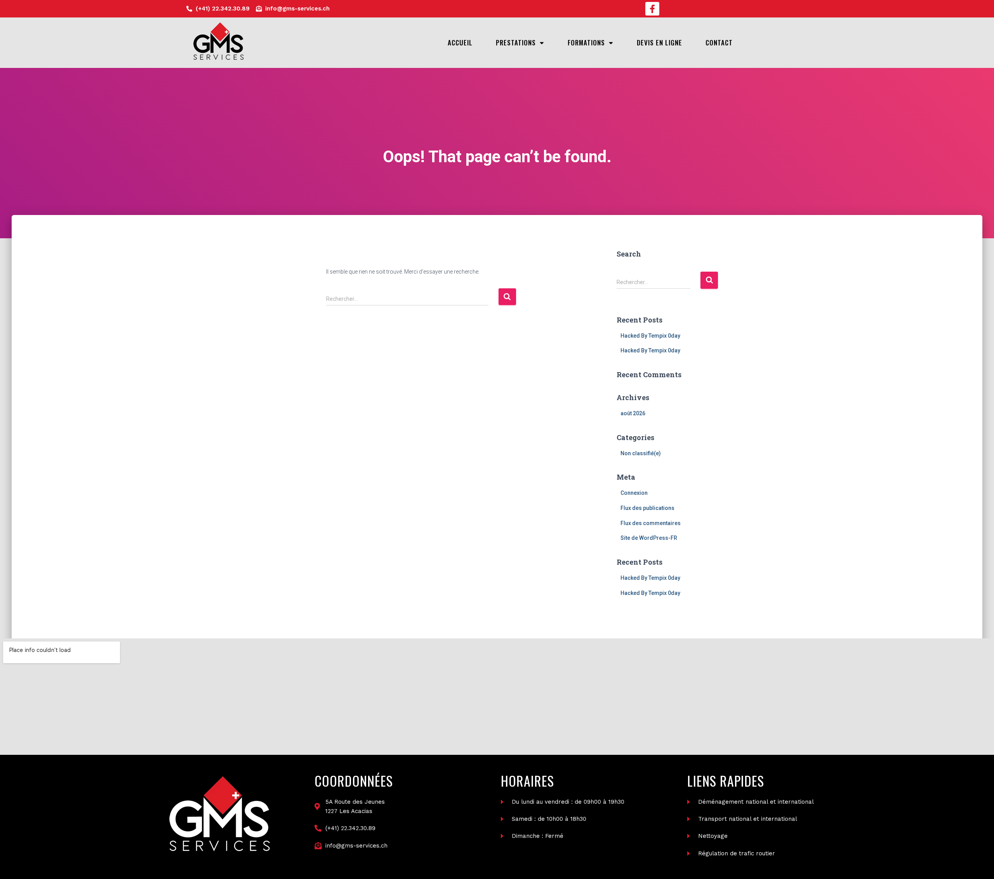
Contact (719, 42)
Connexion (634, 493)
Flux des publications (647, 508)
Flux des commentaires (650, 523)
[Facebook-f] (652, 9)
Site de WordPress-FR (648, 538)
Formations (586, 42)
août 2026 (632, 413)
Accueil (460, 42)
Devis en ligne (659, 42)
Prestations (516, 42)
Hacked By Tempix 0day (650, 336)
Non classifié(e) (640, 453)
